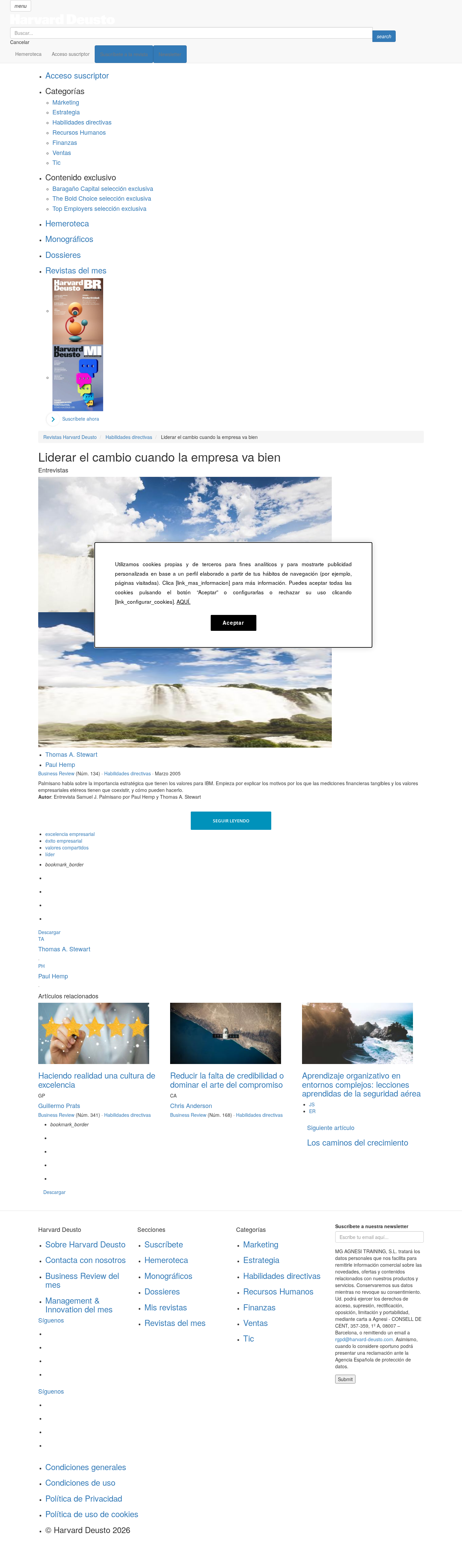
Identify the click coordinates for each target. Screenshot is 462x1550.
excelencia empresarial (70, 834)
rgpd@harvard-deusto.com (364, 1339)
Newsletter (170, 54)
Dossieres (63, 254)
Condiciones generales (85, 1466)
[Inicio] (203, 19)
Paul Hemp (60, 764)
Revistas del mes (76, 270)
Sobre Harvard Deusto (85, 1244)
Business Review (56, 773)
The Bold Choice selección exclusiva (101, 198)
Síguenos (51, 1319)
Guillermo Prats (59, 1105)
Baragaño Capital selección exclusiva (102, 188)
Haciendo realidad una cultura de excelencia (96, 1079)
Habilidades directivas (82, 121)
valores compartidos (67, 847)
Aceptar (233, 622)
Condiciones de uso (80, 1482)
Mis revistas (165, 1307)
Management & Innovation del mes (79, 1304)
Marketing (260, 1244)
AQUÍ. (183, 601)
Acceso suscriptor (71, 53)
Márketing (65, 101)
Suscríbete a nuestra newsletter (371, 1226)
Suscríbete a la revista (124, 54)
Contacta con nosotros (85, 1259)
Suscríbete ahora (80, 418)
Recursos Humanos (79, 132)
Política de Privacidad (83, 1498)
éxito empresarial (63, 840)
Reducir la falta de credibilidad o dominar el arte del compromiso (227, 1079)
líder (50, 854)
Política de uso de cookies (91, 1514)
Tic (56, 162)
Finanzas (64, 142)
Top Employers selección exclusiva (99, 208)
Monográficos (69, 238)
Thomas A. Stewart (71, 754)
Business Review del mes (82, 1279)
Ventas (61, 152)
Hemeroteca (28, 53)
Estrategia (66, 111)
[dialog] (233, 594)
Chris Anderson (191, 1105)
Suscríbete (163, 1244)
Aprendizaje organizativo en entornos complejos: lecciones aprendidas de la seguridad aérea (361, 1084)
